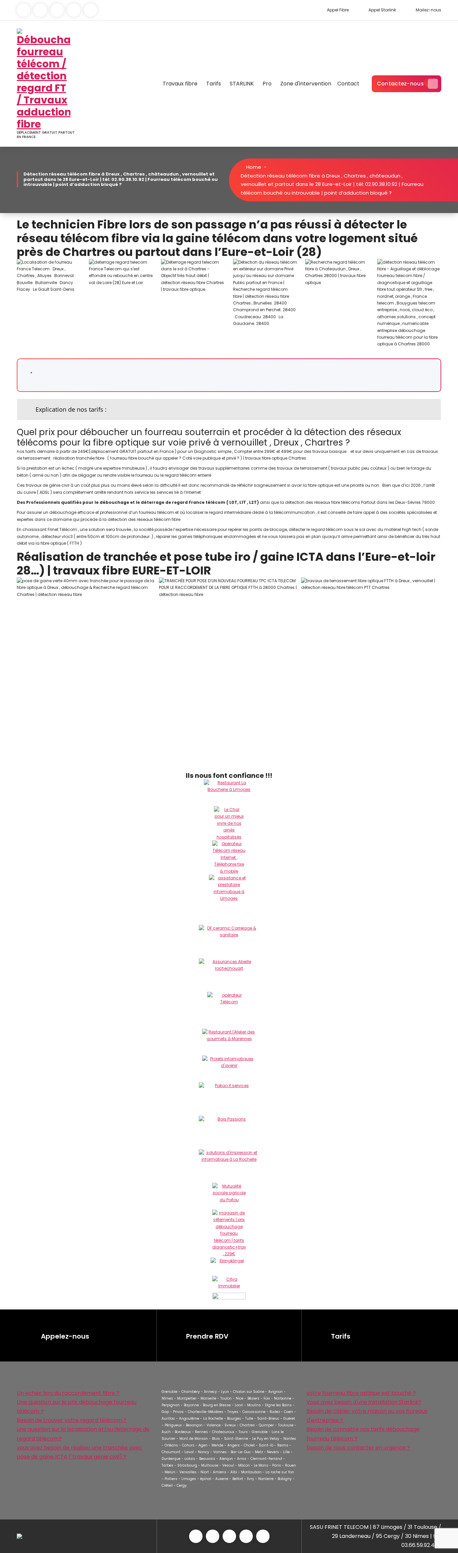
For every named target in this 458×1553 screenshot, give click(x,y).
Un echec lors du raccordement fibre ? (68, 1393)
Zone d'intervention (305, 83)
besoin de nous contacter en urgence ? (358, 1447)
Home (253, 167)
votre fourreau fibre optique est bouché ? (361, 1393)
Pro (267, 83)
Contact (348, 83)
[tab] (229, 409)
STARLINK (242, 83)
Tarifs (213, 83)
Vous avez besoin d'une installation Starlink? (363, 1402)
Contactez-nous (400, 83)
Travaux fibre (180, 83)
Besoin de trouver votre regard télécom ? (71, 1420)
